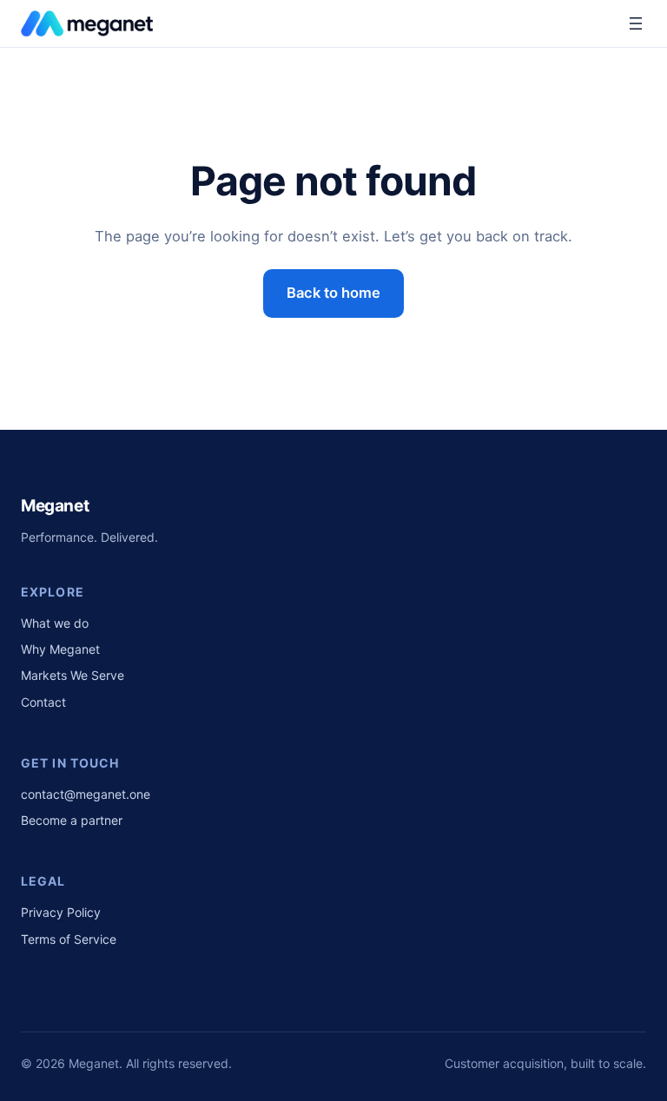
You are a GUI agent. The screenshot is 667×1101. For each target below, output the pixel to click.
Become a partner (71, 820)
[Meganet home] (87, 23)
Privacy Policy (61, 912)
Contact (43, 702)
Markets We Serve (72, 675)
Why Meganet (60, 649)
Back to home (333, 292)
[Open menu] (635, 23)
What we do (55, 623)
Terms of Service (68, 939)
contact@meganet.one (85, 794)
